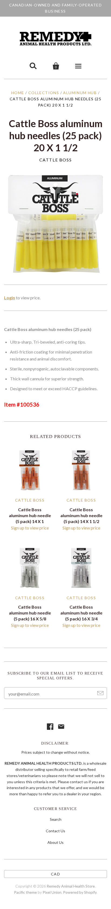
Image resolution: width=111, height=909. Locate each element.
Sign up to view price (30, 527)
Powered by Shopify (79, 892)
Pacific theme (25, 892)
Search (55, 819)
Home (17, 92)
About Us (55, 842)
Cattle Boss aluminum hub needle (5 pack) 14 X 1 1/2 (81, 515)
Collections (43, 92)
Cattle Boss (55, 159)
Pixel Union (52, 892)
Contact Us (55, 831)
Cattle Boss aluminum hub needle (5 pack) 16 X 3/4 (81, 612)
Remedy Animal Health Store (71, 886)
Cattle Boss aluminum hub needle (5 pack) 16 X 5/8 (30, 612)
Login (9, 297)
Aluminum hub (80, 92)
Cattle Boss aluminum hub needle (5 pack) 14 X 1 (30, 515)
